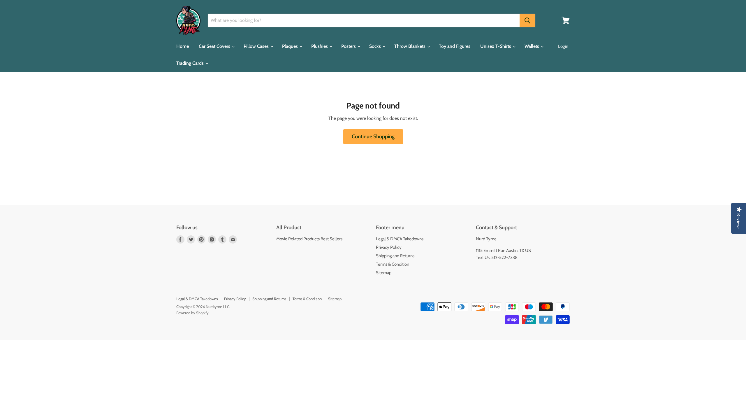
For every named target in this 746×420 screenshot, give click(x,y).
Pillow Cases (257, 46)
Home (182, 46)
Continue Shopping (373, 136)
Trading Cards (190, 63)
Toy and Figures (454, 46)
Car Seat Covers (215, 46)
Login (563, 46)
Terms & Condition (392, 264)
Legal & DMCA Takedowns (399, 239)
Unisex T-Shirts (496, 46)
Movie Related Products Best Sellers (309, 239)
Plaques (290, 46)
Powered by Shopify (192, 312)
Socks (375, 46)
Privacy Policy (389, 247)
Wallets (532, 46)
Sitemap (383, 272)
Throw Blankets (410, 46)
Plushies (320, 46)
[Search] (527, 20)
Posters (349, 46)
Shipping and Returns (395, 255)
